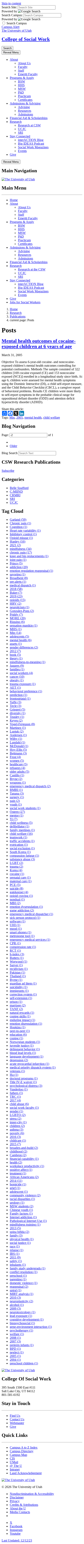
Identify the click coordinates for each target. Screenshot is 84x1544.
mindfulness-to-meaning (27, 662)
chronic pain (21, 552)
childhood (18, 1151)
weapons (18, 782)
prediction (18, 695)
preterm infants (21, 1345)
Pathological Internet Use (28, 1221)
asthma (16, 1129)
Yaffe (15, 702)
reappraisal (19, 1286)
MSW (22, 89)
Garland (18, 519)
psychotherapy (21, 1330)
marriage (17, 1005)
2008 (15, 1337)
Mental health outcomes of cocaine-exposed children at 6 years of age (39, 343)
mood (16, 928)
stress (15, 1118)
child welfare (51, 417)
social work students (25, 808)
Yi (13, 819)
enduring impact (22, 1020)
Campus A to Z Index (24, 1447)
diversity (17, 713)
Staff (21, 70)
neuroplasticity (21, 1301)
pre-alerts (18, 581)
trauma (16, 866)
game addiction (22, 910)
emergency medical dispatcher (31, 914)
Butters (16, 958)
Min (12, 417)
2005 (19, 417)
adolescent (19, 1191)
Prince (16, 563)
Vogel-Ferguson (22, 724)
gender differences (24, 647)
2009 (15, 1308)
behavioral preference (26, 691)
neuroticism (19, 607)
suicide (16, 888)
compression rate (23, 947)
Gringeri (17, 709)
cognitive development (26, 1319)
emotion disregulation (26, 1023)
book (15, 654)
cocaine (17, 874)
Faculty (23, 67)
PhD (21, 92)
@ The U (16, 1466)
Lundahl (17, 742)
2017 (15, 1100)
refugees (17, 768)
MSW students (21, 1206)
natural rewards (22, 1012)
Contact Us (17, 1419)
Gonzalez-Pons (22, 611)
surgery (17, 797)
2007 (15, 1341)
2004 (15, 1359)
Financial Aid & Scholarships (29, 118)
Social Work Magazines (33, 147)
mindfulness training (25, 1224)
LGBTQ (17, 1115)
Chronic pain (20, 523)
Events (22, 151)
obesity (16, 680)
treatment (18, 1173)
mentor (16, 815)
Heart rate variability (25, 530)
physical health (21, 1239)
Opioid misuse (21, 538)
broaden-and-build (24, 1148)
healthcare (18, 764)
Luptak (16, 731)
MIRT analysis (21, 1294)
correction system (23, 994)
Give (13, 154)
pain (15, 801)
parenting (18, 1279)
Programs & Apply (22, 78)
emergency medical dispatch (30, 786)
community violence (25, 1195)
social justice (20, 1242)
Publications (17, 316)
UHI (15, 925)
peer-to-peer (20, 1031)
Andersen (18, 735)
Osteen (17, 811)
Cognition (18, 527)
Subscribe (8, 470)
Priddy (16, 614)
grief (15, 1188)
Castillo (17, 775)
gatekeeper (19, 892)
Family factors (21, 1213)
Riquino (17, 622)
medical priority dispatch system (32, 1067)
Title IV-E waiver (23, 1082)
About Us (24, 63)
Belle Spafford (19, 488)
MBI (15, 903)
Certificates (25, 99)
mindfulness (20, 549)
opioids (17, 600)
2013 (15, 1228)
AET (15, 687)
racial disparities (22, 1199)
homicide (18, 1184)
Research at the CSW (31, 269)
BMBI (16, 790)
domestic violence (23, 1283)
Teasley (17, 717)
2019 (16, 596)
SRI (20, 132)
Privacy (15, 1501)
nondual (17, 899)
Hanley (17, 541)
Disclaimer (17, 1497)
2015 (15, 1144)
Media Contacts (20, 1512)
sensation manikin (23, 625)
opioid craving (21, 896)
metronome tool (22, 936)
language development (26, 1056)
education (18, 1034)
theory (16, 658)
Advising (24, 107)
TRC (15, 1096)
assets (16, 643)
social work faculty (24, 1107)
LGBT (16, 863)
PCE (15, 885)
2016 (15, 1137)
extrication (19, 844)
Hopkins (17, 1027)
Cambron (18, 1155)
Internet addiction (23, 1217)
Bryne (16, 779)
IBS (14, 1253)
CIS (12, 1458)
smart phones (20, 932)
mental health (33, 417)
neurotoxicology (22, 1312)
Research (16, 121)
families (17, 669)
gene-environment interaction (31, 1327)
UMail (14, 1462)
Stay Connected (20, 136)
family (16, 1235)
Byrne (16, 980)
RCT (15, 950)
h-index (17, 954)
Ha (14, 1074)
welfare (17, 1334)
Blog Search (10, 453)
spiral (15, 1290)
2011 (15, 1257)
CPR (15, 943)
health (16, 1162)
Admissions (25, 114)
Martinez (18, 727)
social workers (21, 673)
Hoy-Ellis (18, 749)
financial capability (24, 1158)
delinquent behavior (25, 1049)
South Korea (20, 852)
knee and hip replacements (29, 556)
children (17, 1126)
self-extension (21, 998)
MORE (17, 618)
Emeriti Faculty (28, 74)
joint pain (18, 559)
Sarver (16, 965)
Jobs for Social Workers (25, 302)
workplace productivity (27, 1166)
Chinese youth (21, 1210)
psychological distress (26, 1085)
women (17, 760)
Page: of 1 (27, 435)
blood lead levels (23, 1053)
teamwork (18, 837)
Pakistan (17, 972)
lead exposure (21, 1316)
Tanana (17, 793)
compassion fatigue (24, 855)
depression (19, 1060)
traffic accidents (22, 841)
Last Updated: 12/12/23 (17, 1540)
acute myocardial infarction (29, 1064)
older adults (19, 771)
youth (16, 804)
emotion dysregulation (26, 906)
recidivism (19, 969)
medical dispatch (23, 585)
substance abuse (22, 859)
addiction (19, 567)
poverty (17, 1133)
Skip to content (11, 3)
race (15, 1246)
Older (13, 446)
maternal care (20, 881)
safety (16, 1261)
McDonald (19, 746)
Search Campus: (12, 15)
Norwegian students (25, 1042)
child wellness (21, 822)
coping (16, 1038)
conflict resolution (23, 1272)
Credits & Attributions (24, 1504)
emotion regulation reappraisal (31, 570)
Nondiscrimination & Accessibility (32, 1494)
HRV (15, 603)
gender (16, 1111)
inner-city (18, 1122)
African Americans (24, 1177)
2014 (16, 1180)
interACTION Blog (30, 140)
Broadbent (19, 578)
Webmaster (17, 1423)
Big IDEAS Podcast (31, 143)
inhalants (18, 1264)
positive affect (21, 1169)
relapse (16, 1250)
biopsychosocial (22, 1323)
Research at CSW (29, 125)
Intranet (15, 1469)
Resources (24, 110)
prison (16, 1001)
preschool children (24, 1363)
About (14, 59)
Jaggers (17, 665)
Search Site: (9, 7)
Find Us (15, 1415)
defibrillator (19, 826)
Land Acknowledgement (26, 1473)
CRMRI (15, 495)
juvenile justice (21, 1045)
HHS (21, 85)
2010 (15, 1297)
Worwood (18, 961)
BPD (15, 1348)
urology (17, 1202)
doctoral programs (24, 1078)
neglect (16, 1352)
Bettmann (18, 753)
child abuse (19, 1104)
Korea (16, 870)
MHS (15, 629)
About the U (18, 1508)
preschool (18, 1275)
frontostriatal (20, 698)
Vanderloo (19, 1089)
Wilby (16, 738)
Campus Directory (21, 1451)
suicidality (18, 987)
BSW (21, 81)
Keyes (16, 720)
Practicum (24, 96)
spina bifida (19, 1232)
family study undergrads (27, 1268)
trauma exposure (22, 684)
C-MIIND (16, 491)
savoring (17, 574)
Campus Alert (10, 27)
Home (14, 200)
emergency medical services (30, 939)
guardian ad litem (23, 983)
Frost (15, 757)
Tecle (15, 706)
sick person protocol (25, 917)
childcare (18, 1140)
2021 (15, 545)
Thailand (18, 976)
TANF (16, 1009)
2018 (16, 589)
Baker (16, 592)
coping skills (20, 1016)
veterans (17, 1071)
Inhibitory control (23, 534)
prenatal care (20, 877)
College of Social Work (26, 39)
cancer (17, 676)
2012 (15, 651)
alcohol (17, 1305)
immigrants (19, 990)
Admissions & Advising (25, 103)
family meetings (22, 830)
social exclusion (22, 848)
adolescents (19, 636)
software (17, 921)
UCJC (22, 129)
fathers (16, 1093)
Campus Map (18, 1455)
